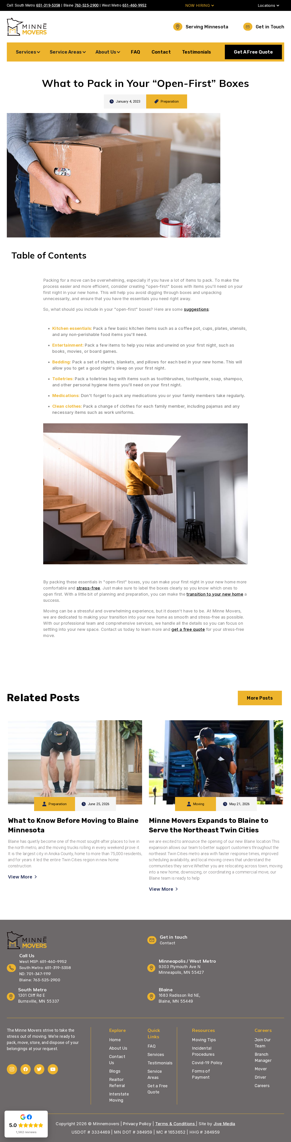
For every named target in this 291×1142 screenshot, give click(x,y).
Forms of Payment (201, 1074)
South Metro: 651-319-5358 (45, 967)
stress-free (88, 588)
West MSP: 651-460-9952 (43, 961)
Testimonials (196, 52)
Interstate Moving (119, 1097)
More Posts (260, 698)
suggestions (196, 309)
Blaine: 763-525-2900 (39, 980)
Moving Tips (204, 1039)
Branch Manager (263, 1057)
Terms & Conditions (175, 1123)
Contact (161, 52)
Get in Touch (270, 27)
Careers (262, 1085)
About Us (118, 1048)
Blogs (114, 1071)
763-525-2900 (87, 5)
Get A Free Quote (253, 52)
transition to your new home (214, 594)
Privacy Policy (137, 1123)
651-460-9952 (134, 5)
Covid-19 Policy (207, 1062)
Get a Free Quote (158, 1089)
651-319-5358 (48, 5)
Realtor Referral (117, 1082)
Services (156, 1054)
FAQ (135, 52)
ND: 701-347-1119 (35, 974)
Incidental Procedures (203, 1051)
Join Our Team (263, 1042)
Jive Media (224, 1123)
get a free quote (188, 629)
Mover (261, 1068)
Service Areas (155, 1074)
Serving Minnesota (207, 27)
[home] (27, 27)
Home (115, 1039)
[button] (200, 5)
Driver (260, 1077)
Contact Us (117, 1059)
